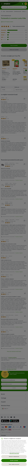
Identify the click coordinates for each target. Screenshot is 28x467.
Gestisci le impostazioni (14, 456)
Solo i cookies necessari (14, 464)
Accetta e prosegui (14, 460)
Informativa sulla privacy (14, 453)
